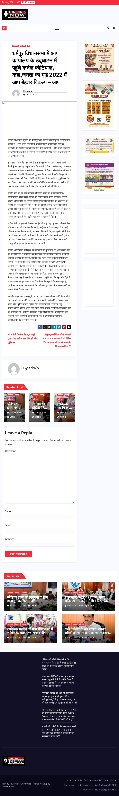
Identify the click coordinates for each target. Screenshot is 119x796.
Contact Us (95, 780)
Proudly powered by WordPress (17, 784)
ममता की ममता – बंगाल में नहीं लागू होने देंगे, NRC (99, 785)
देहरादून (17, 395)
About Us (77, 780)
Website (9, 539)
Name (8, 511)
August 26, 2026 (18, 638)
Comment (11, 451)
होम (28, 46)
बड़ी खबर (22, 46)
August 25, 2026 (75, 638)
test (79, 785)
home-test (69, 785)
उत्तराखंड (15, 46)
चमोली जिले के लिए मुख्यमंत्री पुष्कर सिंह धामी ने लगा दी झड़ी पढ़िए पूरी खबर (22, 338)
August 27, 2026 (18, 606)
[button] (108, 28)
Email (7, 525)
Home (68, 780)
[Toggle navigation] (57, 28)
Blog (86, 780)
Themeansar (8, 787)
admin (30, 91)
